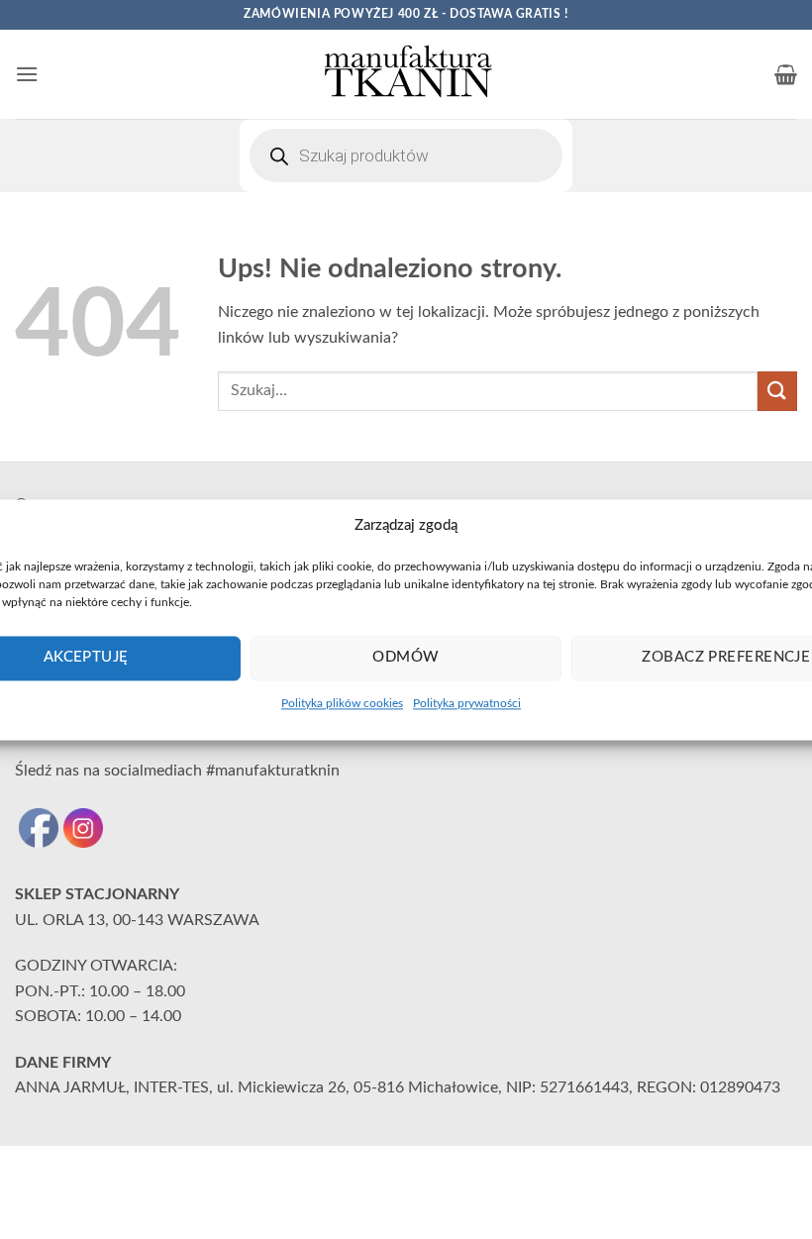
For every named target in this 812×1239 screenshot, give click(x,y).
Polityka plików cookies (342, 703)
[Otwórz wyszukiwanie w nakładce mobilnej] (406, 155)
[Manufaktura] (406, 74)
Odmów (405, 657)
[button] (27, 74)
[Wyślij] (777, 390)
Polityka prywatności (467, 703)
